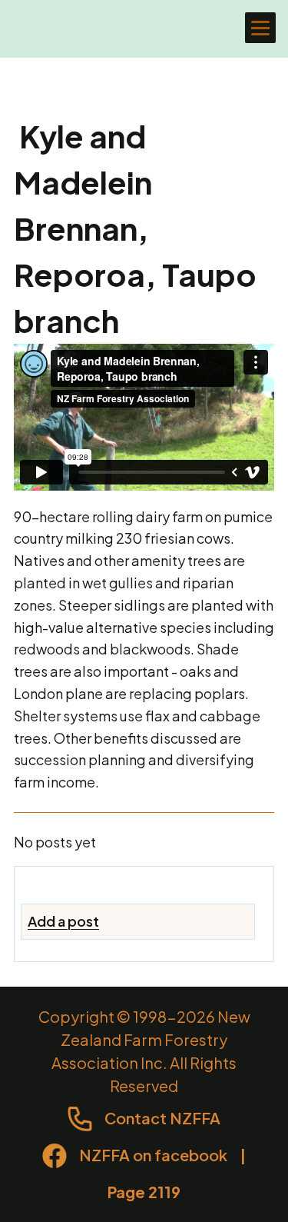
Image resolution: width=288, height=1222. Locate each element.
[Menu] (260, 27)
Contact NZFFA (162, 1117)
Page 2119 (144, 1191)
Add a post (63, 921)
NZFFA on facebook (153, 1154)
